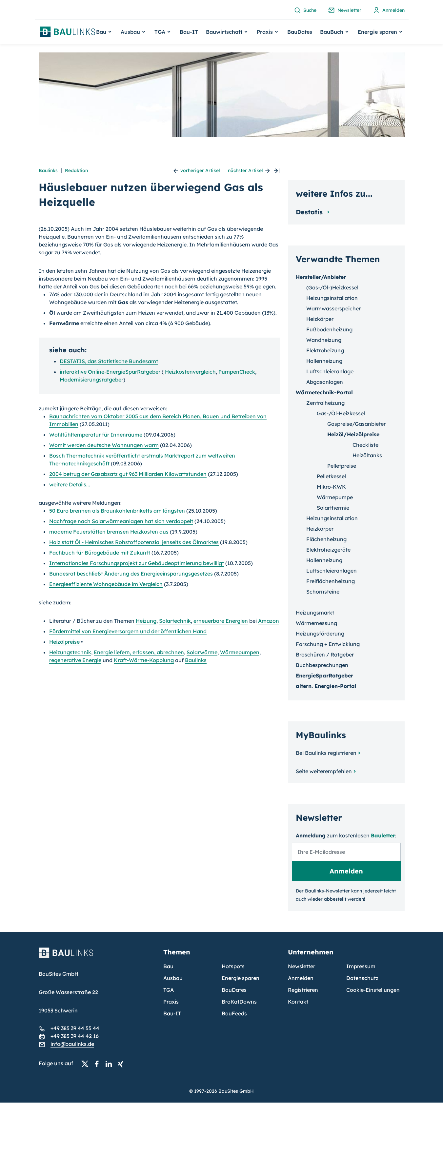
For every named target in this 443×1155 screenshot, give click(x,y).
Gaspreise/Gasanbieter (356, 424)
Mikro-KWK (331, 486)
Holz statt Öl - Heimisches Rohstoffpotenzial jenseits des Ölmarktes (134, 542)
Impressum (360, 966)
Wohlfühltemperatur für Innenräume (95, 434)
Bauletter (383, 835)
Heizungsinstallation (332, 298)
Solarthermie (333, 507)
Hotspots (233, 966)
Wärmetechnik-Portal (324, 392)
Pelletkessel (331, 476)
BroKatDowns (239, 1001)
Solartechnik (175, 620)
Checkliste (365, 444)
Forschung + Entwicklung (328, 644)
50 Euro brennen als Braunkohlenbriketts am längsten (117, 510)
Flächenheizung (326, 539)
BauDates (299, 32)
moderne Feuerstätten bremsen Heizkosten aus (109, 531)
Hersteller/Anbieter (321, 277)
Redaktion (76, 170)
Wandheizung (323, 340)
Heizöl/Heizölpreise (353, 434)
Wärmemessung (316, 623)
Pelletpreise (341, 465)
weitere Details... (69, 484)
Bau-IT (189, 32)
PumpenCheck (236, 371)
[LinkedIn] (110, 1063)
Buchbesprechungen (322, 665)
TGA (168, 990)
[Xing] (122, 1063)
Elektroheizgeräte (328, 549)
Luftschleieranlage (329, 371)
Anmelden (300, 978)
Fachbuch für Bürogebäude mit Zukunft (99, 552)
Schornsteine (322, 591)
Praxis (171, 1001)
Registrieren (303, 990)
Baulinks (48, 170)
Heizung (146, 620)
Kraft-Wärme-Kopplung (144, 660)
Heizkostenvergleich (190, 371)
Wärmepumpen (239, 652)
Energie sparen (240, 978)
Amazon (268, 620)
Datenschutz (362, 978)
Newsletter (301, 966)
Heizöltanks (367, 455)
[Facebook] (99, 1063)
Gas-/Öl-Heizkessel (341, 413)
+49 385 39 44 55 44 (74, 1028)
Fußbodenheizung (329, 329)
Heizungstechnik (70, 652)
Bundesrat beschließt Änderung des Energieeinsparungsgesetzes (131, 573)
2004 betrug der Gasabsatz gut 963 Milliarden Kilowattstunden (128, 474)
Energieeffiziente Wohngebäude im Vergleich (106, 584)
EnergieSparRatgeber (324, 675)
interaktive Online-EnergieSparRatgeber (110, 371)
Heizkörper (319, 319)
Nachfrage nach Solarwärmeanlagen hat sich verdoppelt (121, 521)
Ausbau (173, 978)
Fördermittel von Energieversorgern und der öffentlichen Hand (128, 631)
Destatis (310, 212)
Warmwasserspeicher (333, 308)
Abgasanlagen (324, 382)
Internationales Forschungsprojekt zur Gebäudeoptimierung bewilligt (136, 563)
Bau (168, 966)
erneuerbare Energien (220, 620)
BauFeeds (234, 1013)
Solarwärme (202, 652)
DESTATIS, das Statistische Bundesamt (109, 361)
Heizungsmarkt (315, 612)
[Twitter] (87, 1063)
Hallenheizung (324, 361)
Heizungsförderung (320, 633)
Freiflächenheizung (330, 581)
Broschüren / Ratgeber (325, 654)
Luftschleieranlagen (331, 570)
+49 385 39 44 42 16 (74, 1036)
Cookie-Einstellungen (373, 990)
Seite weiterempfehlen (324, 771)
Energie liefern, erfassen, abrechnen (139, 652)
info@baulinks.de (72, 1044)
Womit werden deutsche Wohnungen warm (104, 445)
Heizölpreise (64, 641)
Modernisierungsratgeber (91, 379)
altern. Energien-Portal (326, 686)
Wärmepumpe (335, 497)
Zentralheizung (325, 403)
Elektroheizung (325, 350)
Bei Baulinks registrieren (326, 753)
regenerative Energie (75, 660)
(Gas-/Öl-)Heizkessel (332, 287)
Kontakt (298, 1001)
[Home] (97, 957)
